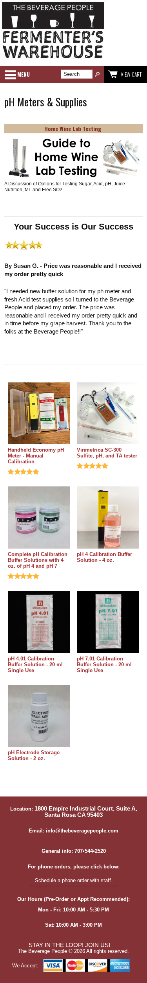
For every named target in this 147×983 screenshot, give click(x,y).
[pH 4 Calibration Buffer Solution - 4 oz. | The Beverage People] (108, 518)
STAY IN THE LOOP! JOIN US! (69, 945)
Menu (23, 74)
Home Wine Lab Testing (72, 128)
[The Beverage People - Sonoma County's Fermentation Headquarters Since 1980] (53, 59)
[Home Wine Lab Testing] (73, 158)
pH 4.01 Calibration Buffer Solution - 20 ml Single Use (35, 664)
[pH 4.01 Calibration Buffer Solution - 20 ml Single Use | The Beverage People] (39, 622)
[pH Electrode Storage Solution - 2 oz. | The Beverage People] (39, 716)
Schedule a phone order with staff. (74, 880)
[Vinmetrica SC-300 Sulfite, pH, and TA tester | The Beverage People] (108, 414)
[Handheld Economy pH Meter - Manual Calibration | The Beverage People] (39, 414)
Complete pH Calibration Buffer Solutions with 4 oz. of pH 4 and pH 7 (37, 560)
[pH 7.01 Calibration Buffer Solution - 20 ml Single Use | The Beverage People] (108, 622)
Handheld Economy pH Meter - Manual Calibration (36, 456)
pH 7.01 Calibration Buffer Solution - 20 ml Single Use (104, 664)
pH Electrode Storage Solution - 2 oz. (34, 755)
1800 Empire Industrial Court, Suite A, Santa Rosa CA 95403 (85, 811)
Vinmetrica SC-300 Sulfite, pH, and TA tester (107, 453)
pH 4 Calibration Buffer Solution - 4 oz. (104, 557)
